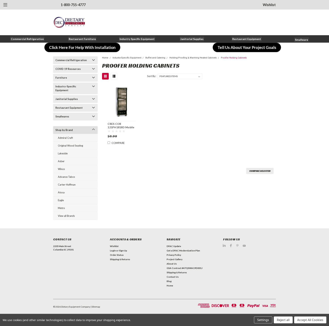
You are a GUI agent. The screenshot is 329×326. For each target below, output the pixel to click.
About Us (172, 263)
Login (113, 250)
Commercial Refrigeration (71, 60)
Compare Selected (260, 170)
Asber (61, 161)
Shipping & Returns (120, 259)
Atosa (61, 192)
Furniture (61, 77)
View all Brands (66, 215)
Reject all (283, 320)
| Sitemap (95, 306)
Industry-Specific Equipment (65, 88)
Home (105, 58)
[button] (27, 39)
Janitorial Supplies (66, 98)
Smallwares (62, 116)
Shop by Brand (64, 130)
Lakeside (63, 153)
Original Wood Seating (70, 145)
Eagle (61, 200)
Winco (61, 169)
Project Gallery (174, 259)
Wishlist (269, 5)
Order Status (117, 254)
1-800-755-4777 (73, 5)
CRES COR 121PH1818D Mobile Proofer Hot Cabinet (121, 127)
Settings (263, 320)
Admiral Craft (65, 137)
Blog (169, 281)
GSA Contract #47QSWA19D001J (184, 268)
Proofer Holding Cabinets (234, 58)
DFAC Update (174, 246)
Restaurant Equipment (69, 107)
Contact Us (173, 276)
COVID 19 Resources (68, 68)
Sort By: (151, 76)
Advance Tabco (66, 176)
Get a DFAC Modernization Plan (183, 250)
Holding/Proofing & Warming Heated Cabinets (193, 58)
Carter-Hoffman (67, 184)
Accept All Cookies (310, 320)
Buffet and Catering (155, 58)
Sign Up (123, 250)
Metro (61, 208)
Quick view (122, 101)
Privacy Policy (174, 254)
